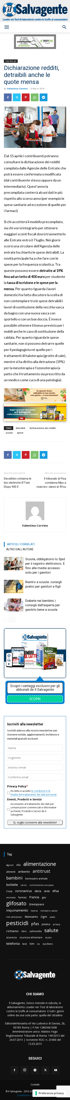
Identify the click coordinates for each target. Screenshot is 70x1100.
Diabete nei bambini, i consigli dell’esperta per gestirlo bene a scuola (42, 605)
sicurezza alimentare (30, 937)
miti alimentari (14, 916)
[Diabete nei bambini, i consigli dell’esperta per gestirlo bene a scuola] (13, 605)
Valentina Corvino (17, 88)
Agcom (10, 865)
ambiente (24, 871)
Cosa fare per (11, 61)
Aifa (18, 865)
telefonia (13, 943)
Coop (9, 891)
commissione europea (41, 885)
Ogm (44, 917)
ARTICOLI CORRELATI (21, 544)
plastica (46, 924)
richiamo (12, 931)
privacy (56, 924)
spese (20, 432)
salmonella (35, 931)
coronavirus (23, 891)
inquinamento (17, 910)
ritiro (24, 931)
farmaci (22, 897)
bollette (12, 885)
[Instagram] (25, 1070)
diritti (47, 891)
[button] (6, 27)
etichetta (11, 897)
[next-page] (12, 619)
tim (32, 944)
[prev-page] (6, 619)
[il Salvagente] (35, 11)
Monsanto (31, 917)
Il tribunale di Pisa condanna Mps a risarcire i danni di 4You (51, 483)
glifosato (16, 903)
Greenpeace (36, 904)
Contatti (35, 1084)
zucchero (48, 944)
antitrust (41, 871)
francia (34, 897)
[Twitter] (17, 97)
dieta (38, 891)
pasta (52, 917)
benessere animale (36, 878)
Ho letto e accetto (33, 792)
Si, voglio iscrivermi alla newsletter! (35, 822)
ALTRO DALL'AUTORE (19, 549)
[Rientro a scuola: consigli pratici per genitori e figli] (13, 586)
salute (51, 930)
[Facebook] (8, 97)
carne (24, 885)
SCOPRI (35, 698)
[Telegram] (43, 97)
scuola (9, 432)
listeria (34, 910)
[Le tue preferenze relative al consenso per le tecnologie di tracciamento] (49, 1093)
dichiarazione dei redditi (43, 428)
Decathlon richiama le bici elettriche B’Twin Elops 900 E (17, 483)
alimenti (10, 871)
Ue (38, 943)
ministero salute (49, 910)
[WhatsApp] (34, 97)
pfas (35, 924)
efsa (55, 891)
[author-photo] (35, 520)
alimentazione (39, 864)
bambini (14, 878)
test (24, 944)
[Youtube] (56, 1070)
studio (48, 937)
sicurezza (11, 937)
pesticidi (17, 923)
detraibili (20, 428)
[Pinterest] (26, 97)
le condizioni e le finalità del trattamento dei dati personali (33, 792)
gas (44, 897)
